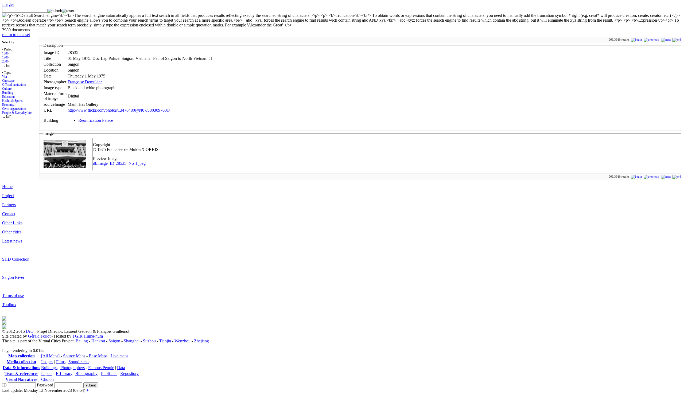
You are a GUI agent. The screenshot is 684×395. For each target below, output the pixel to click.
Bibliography (86, 373)
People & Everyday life (17, 113)
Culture (6, 89)
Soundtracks (78, 361)
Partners (9, 204)
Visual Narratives (21, 379)
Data (121, 367)
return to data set (16, 34)
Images (8, 4)
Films (60, 361)
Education (8, 97)
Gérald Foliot (39, 336)
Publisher (109, 373)
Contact (8, 214)
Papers (46, 373)
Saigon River (13, 277)
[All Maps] (51, 356)
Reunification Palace (95, 120)
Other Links (12, 223)
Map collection (21, 356)
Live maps (119, 356)
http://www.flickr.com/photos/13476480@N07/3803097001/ (119, 110)
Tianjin (165, 341)
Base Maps (98, 356)
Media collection (21, 361)
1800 (5, 53)
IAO (30, 331)
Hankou (98, 341)
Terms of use (13, 295)
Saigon (114, 341)
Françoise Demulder (85, 82)
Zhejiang (201, 341)
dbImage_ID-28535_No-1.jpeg (119, 163)
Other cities (11, 232)
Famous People (101, 367)
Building (7, 93)
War (4, 77)
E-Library (64, 373)
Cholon (47, 379)
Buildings (49, 367)
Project (8, 195)
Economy (8, 105)
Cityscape (8, 81)
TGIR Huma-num (87, 336)
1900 (5, 57)
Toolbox (9, 304)
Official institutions (14, 85)
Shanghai (131, 341)
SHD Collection (15, 259)
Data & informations (21, 367)
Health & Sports (12, 101)
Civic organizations (14, 109)
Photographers (72, 367)
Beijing (82, 341)
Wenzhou (182, 341)
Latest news (12, 241)
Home (7, 186)
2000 (5, 61)
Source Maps (74, 356)
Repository (129, 373)
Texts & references (21, 373)
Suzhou (149, 341)
